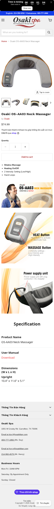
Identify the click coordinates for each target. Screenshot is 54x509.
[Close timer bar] (51, 2)
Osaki (7, 119)
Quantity (5, 141)
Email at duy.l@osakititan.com (14, 434)
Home (4, 41)
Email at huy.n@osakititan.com (14, 448)
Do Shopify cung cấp (27, 506)
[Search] (49, 32)
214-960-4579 (7, 454)
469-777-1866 (7, 440)
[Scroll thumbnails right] (50, 103)
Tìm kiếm (27, 501)
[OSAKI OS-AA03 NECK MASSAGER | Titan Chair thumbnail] (6, 102)
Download (8, 357)
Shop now (27, 8)
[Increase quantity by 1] (25, 147)
